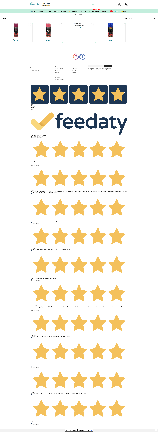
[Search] (93, 4)
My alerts (74, 75)
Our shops (57, 74)
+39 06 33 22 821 (35, 70)
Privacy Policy (58, 75)
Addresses (74, 70)
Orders (73, 66)
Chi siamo (57, 66)
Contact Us (57, 70)
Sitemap (57, 72)
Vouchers (74, 72)
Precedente (33, 137)
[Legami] (111, 11)
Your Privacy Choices (84, 430)
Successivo (39, 137)
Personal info (75, 65)
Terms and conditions (60, 79)
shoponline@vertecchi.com (37, 68)
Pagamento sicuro (59, 68)
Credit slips (74, 68)
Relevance (141, 18)
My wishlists (74, 74)
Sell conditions (58, 65)
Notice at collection (71, 430)
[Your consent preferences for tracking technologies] (156, 430)
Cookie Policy (58, 77)
